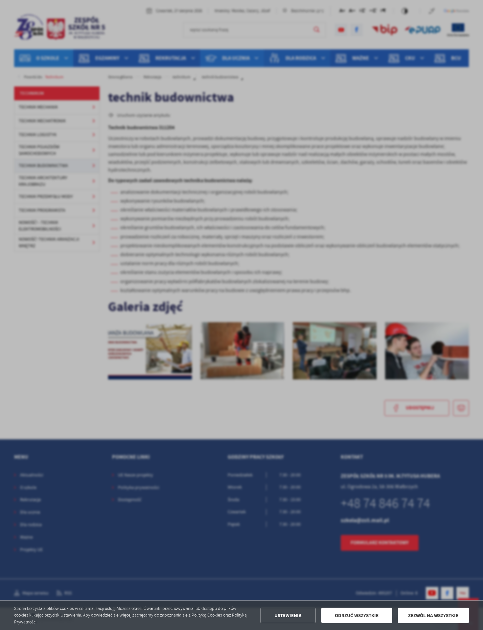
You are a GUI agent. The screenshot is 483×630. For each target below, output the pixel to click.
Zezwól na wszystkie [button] (433, 615)
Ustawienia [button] (288, 615)
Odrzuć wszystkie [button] (357, 615)
